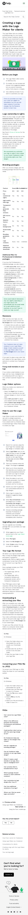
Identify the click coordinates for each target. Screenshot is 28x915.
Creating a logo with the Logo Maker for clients (13, 848)
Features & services (19, 11)
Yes (5, 822)
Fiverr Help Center (7, 11)
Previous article (10, 802)
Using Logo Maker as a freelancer (12, 841)
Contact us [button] (8, 874)
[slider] (6, 68)
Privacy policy (14, 899)
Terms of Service (15, 132)
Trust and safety (14, 903)
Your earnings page (8, 852)
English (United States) (13, 907)
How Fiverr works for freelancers (12, 838)
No (11, 822)
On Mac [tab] (6, 633)
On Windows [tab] (7, 637)
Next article (19, 807)
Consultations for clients (9, 844)
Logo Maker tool (9, 12)
